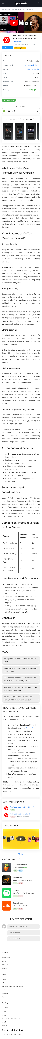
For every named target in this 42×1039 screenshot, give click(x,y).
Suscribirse (8, 48)
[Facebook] (2, 1030)
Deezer (4, 1015)
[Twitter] (5, 1030)
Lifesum (4, 990)
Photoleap (5, 993)
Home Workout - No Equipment (12, 986)
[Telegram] (10, 1030)
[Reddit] (22, 1030)
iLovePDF (5, 979)
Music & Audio (16, 9)
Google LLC (18, 41)
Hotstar (4, 1025)
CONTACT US (6, 965)
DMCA (4, 961)
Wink (3, 997)
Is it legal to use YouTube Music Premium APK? (20, 660)
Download (8, 100)
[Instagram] (17, 1030)
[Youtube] (7, 1030)
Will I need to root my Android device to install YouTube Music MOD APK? (19, 679)
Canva (4, 1011)
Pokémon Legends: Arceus (11, 1018)
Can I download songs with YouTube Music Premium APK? (20, 669)
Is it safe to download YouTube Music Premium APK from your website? (18, 698)
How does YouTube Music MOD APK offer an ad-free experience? (20, 688)
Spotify (4, 1022)
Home (4, 9)
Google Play (30, 728)
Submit (35, 944)
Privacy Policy (6, 957)
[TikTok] (12, 1030)
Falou (3, 983)
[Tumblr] (19, 1030)
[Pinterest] (15, 1030)
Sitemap (4, 968)
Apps (8, 9)
